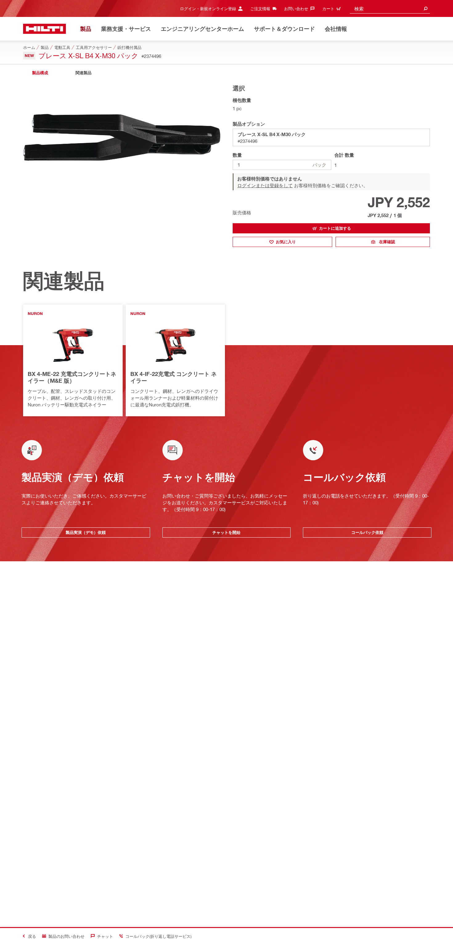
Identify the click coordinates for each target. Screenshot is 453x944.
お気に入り (286, 241)
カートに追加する (335, 228)
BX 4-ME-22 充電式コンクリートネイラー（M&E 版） (72, 377)
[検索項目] (425, 8)
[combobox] (390, 8)
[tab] (40, 72)
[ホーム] (44, 29)
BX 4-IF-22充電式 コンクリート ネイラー (173, 377)
